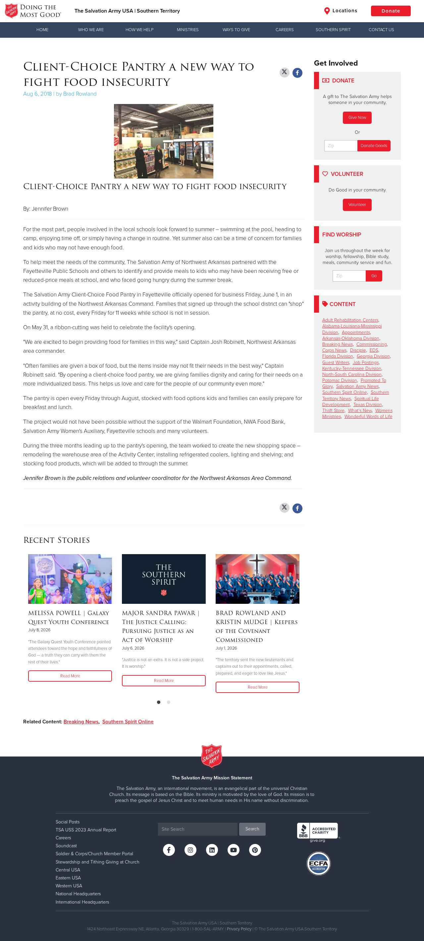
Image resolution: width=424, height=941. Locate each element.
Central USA (68, 870)
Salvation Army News (357, 386)
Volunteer (357, 204)
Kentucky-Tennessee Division (351, 368)
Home (42, 29)
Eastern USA (68, 878)
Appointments (356, 332)
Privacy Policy (239, 929)
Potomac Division (339, 380)
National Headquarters (78, 894)
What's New (360, 410)
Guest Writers (335, 362)
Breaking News (81, 722)
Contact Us (381, 29)
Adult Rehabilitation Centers (350, 320)
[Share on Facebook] (297, 73)
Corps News (334, 350)
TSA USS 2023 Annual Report (86, 830)
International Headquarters (82, 902)
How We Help (139, 29)
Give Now (357, 117)
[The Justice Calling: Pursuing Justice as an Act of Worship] (164, 579)
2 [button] (168, 702)
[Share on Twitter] (285, 73)
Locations (344, 11)
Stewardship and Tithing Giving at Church (97, 862)
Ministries (188, 29)
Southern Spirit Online (128, 722)
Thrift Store (333, 410)
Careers (285, 29)
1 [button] (158, 702)
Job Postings (366, 362)
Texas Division (367, 404)
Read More (70, 676)
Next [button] (302, 624)
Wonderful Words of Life (368, 416)
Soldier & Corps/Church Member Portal (94, 854)
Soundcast (66, 846)
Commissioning (371, 344)
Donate (391, 11)
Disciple (358, 350)
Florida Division (337, 356)
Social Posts (68, 822)
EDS (374, 350)
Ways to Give (236, 29)
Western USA (69, 886)
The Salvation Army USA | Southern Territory (127, 11)
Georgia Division (373, 356)
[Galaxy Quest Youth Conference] (70, 579)
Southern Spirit (333, 29)
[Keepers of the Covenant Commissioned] (257, 579)
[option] (70, 618)
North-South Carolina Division (352, 374)
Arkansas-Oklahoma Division (350, 338)
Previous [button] (25, 624)
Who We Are (91, 29)
